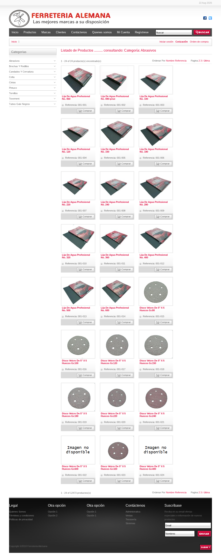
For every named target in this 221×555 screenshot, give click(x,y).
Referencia (180, 60)
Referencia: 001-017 (114, 369)
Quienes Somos (17, 511)
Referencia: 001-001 (76, 105)
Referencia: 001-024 (153, 475)
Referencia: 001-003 (153, 105)
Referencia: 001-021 (153, 422)
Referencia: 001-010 (76, 263)
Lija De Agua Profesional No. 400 (154, 256)
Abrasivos (14, 61)
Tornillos (13, 93)
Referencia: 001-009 (153, 210)
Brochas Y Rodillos (19, 66)
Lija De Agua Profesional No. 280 (154, 203)
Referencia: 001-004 (76, 157)
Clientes (61, 32)
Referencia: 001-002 (114, 105)
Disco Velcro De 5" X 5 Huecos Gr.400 (152, 467)
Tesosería (131, 519)
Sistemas (130, 523)
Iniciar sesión (166, 41)
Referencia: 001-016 (76, 369)
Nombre (170, 60)
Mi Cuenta (123, 32)
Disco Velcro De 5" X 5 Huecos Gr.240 (152, 414)
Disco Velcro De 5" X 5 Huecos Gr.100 (74, 361)
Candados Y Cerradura (21, 71)
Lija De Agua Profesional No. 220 (76, 203)
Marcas (46, 32)
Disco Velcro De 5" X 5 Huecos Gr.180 (74, 414)
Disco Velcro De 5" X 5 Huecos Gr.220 (113, 414)
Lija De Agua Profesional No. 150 (115, 150)
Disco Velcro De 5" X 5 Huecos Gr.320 (113, 467)
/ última (206, 60)
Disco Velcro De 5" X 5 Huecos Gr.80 (152, 309)
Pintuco (13, 88)
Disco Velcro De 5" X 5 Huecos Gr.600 (74, 467)
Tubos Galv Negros (19, 104)
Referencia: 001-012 (153, 263)
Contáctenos (79, 32)
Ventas (129, 515)
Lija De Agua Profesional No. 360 (115, 256)
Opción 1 (52, 511)
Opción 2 (52, 515)
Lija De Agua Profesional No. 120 (76, 150)
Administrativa (133, 511)
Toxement (14, 98)
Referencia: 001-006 (153, 157)
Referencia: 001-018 (153, 369)
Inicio (15, 32)
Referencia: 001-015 (153, 316)
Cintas (12, 82)
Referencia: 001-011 (114, 263)
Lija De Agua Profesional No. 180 (154, 150)
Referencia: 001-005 (114, 157)
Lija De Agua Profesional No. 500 (76, 309)
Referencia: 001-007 (76, 210)
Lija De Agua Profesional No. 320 (76, 256)
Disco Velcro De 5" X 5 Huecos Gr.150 (152, 361)
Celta (11, 77)
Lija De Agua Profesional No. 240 (115, 203)
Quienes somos (102, 32)
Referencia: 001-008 (114, 210)
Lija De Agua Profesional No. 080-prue (115, 97)
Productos (30, 32)
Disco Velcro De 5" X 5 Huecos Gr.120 (113, 361)
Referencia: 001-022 (76, 475)
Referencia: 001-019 (76, 422)
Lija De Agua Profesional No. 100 (154, 97)
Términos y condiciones (21, 515)
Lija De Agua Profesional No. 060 (76, 97)
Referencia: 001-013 (76, 316)
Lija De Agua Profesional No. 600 (115, 309)
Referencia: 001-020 (114, 422)
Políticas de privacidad (21, 519)
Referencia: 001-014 (114, 316)
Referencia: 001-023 (114, 475)
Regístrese (141, 32)
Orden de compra (199, 41)
